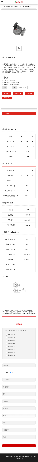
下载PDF (17, 93)
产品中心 (8, 6)
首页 (3, 6)
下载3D (29, 93)
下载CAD (6, 98)
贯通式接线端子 (15, 6)
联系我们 (6, 93)
